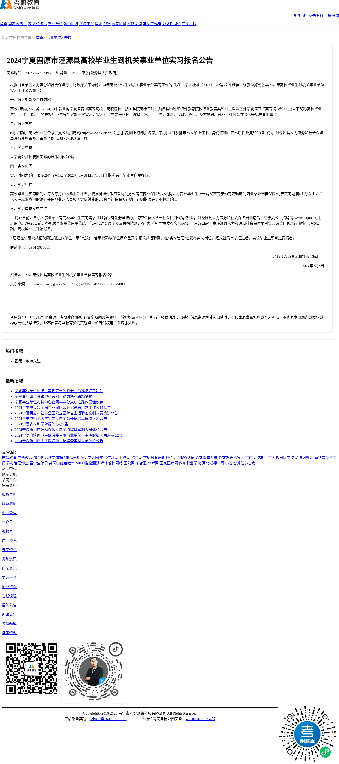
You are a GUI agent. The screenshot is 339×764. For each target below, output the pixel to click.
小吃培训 (232, 463)
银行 (107, 24)
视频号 (7, 531)
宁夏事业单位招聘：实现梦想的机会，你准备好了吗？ (59, 391)
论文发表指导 (229, 458)
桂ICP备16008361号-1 (108, 719)
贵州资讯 (9, 559)
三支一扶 (189, 24)
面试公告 (9, 614)
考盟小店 (300, 16)
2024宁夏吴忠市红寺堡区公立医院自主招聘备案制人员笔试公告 (66, 413)
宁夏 (67, 38)
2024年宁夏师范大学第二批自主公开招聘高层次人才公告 (61, 419)
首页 (3, 24)
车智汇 (141, 463)
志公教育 (9, 458)
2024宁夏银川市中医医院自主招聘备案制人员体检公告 (59, 441)
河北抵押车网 (213, 463)
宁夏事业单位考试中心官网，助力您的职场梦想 (53, 396)
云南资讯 (9, 550)
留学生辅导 (39, 463)
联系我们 (9, 504)
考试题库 (9, 624)
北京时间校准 (252, 458)
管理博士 (21, 463)
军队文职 (134, 24)
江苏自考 (248, 463)
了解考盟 (331, 16)
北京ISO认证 (184, 458)
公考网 (153, 463)
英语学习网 (89, 458)
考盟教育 (142, 317)
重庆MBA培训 (68, 458)
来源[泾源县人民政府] (99, 73)
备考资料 (9, 633)
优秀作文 (48, 458)
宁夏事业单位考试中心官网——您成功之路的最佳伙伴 (59, 402)
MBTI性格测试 (88, 463)
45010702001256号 (200, 719)
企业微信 (9, 513)
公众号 (7, 522)
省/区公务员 (37, 24)
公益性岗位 (171, 24)
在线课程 (9, 596)
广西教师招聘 (29, 458)
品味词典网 (304, 458)
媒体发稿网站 (112, 463)
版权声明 (9, 494)
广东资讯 (9, 568)
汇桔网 (124, 458)
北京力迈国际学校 (279, 458)
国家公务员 (17, 24)
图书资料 (316, 16)
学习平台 (9, 578)
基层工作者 (152, 24)
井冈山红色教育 (62, 463)
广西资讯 (9, 541)
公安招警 (119, 24)
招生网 (136, 458)
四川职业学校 (190, 463)
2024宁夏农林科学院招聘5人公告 (41, 424)
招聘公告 (9, 605)
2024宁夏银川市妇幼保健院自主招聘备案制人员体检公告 (61, 430)
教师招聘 (71, 24)
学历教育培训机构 (158, 458)
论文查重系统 (206, 458)
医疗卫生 (86, 24)
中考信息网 (109, 458)
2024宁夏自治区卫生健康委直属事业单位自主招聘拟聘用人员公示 (68, 435)
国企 (98, 24)
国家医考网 (169, 463)
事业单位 (55, 24)
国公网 (129, 463)
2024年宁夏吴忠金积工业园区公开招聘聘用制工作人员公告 (63, 408)
